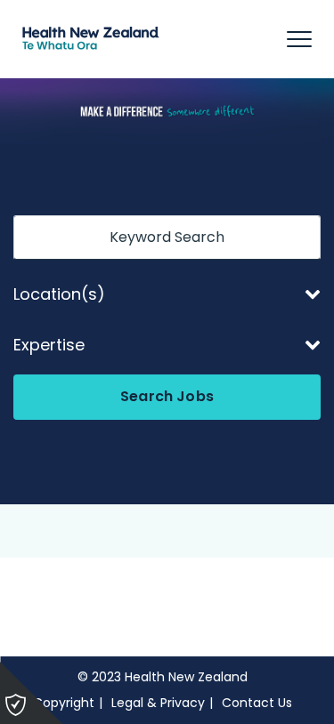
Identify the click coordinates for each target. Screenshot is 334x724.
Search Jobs (167, 396)
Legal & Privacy (158, 703)
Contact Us (257, 703)
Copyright (63, 703)
